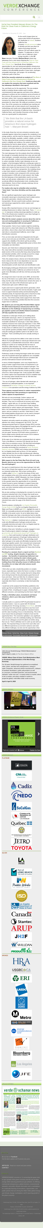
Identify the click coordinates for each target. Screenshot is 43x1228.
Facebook (14, 1157)
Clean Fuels (24, 633)
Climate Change (33, 633)
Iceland (32, 40)
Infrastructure (33, 635)
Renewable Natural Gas (20, 635)
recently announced (30, 44)
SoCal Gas (15, 633)
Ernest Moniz (30, 606)
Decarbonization (7, 635)
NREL (24, 509)
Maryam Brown (7, 633)
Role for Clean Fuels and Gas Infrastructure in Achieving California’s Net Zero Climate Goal (20, 62)
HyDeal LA (15, 473)
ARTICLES (5, 1165)
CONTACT (5, 1167)
